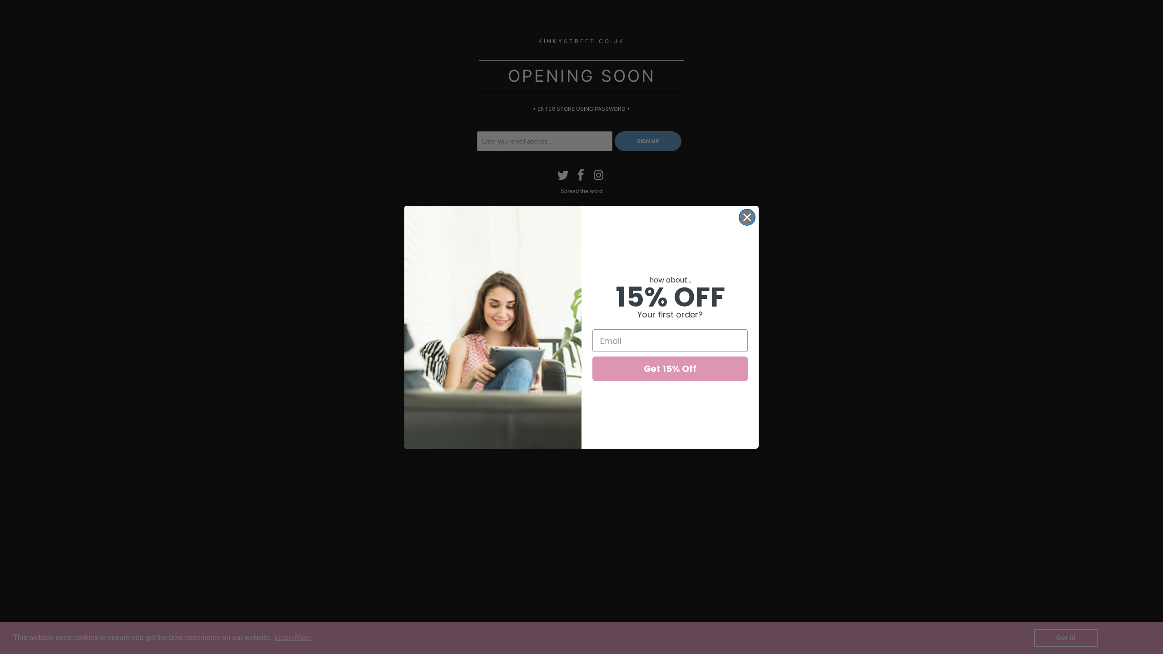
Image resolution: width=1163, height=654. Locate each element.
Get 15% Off (670, 368)
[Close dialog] (747, 217)
